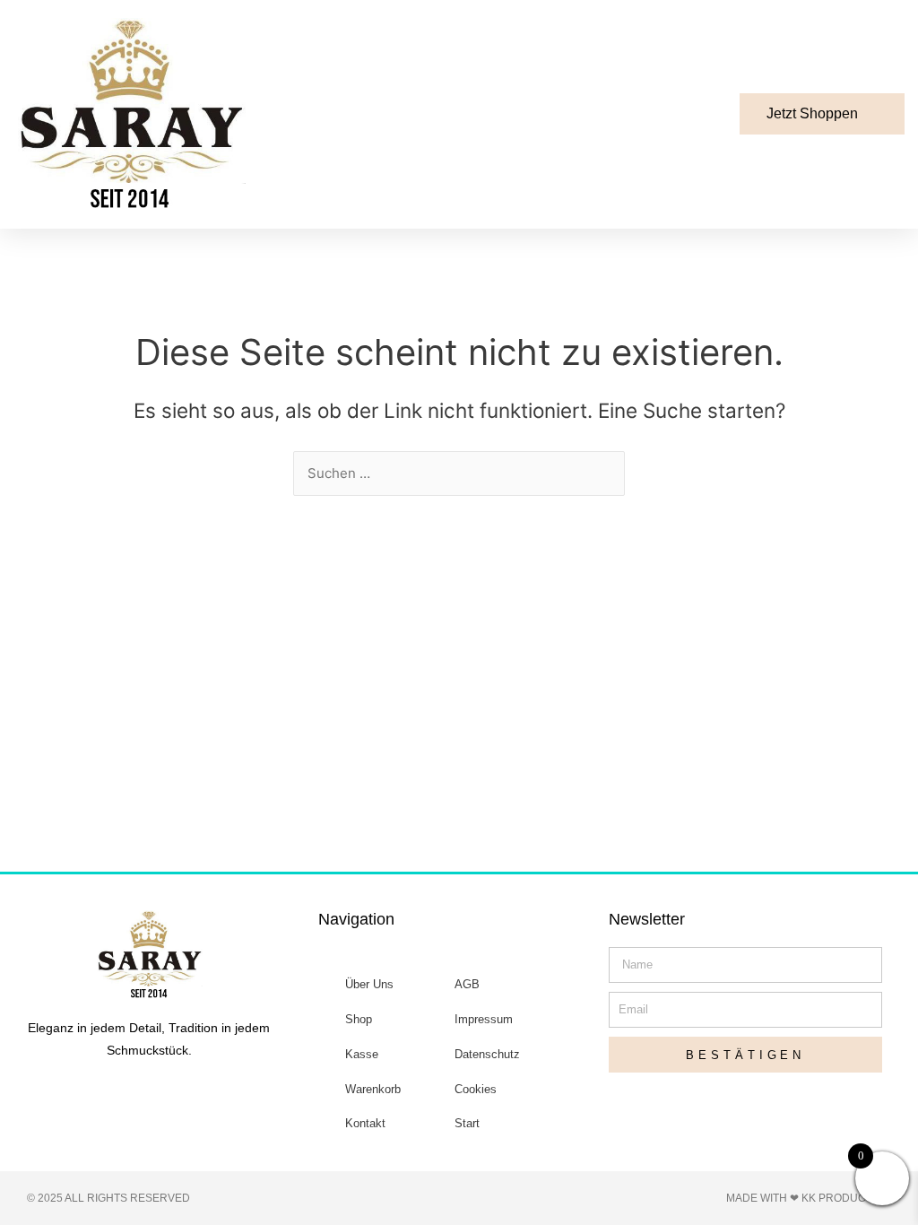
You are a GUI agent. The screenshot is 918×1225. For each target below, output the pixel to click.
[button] (580, 114)
